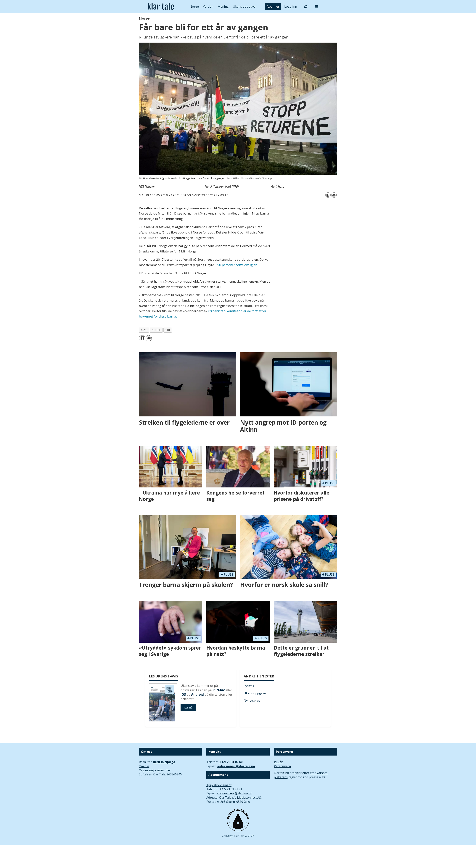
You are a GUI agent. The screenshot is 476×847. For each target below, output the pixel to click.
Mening (223, 6)
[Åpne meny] (316, 6)
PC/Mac (219, 690)
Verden (208, 6)
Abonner (273, 6)
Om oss (144, 766)
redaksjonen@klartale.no (236, 766)
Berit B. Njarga (164, 762)
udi (167, 330)
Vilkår (278, 762)
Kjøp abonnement (218, 785)
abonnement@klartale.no (234, 793)
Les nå (188, 707)
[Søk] (305, 6)
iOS (183, 694)
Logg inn (290, 6)
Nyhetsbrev (252, 700)
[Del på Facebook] (328, 195)
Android (197, 694)
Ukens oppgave (244, 6)
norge (156, 330)
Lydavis (249, 686)
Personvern (282, 766)
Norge (194, 6)
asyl (144, 330)
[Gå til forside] (161, 6)
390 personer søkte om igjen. (237, 265)
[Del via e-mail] (334, 195)
